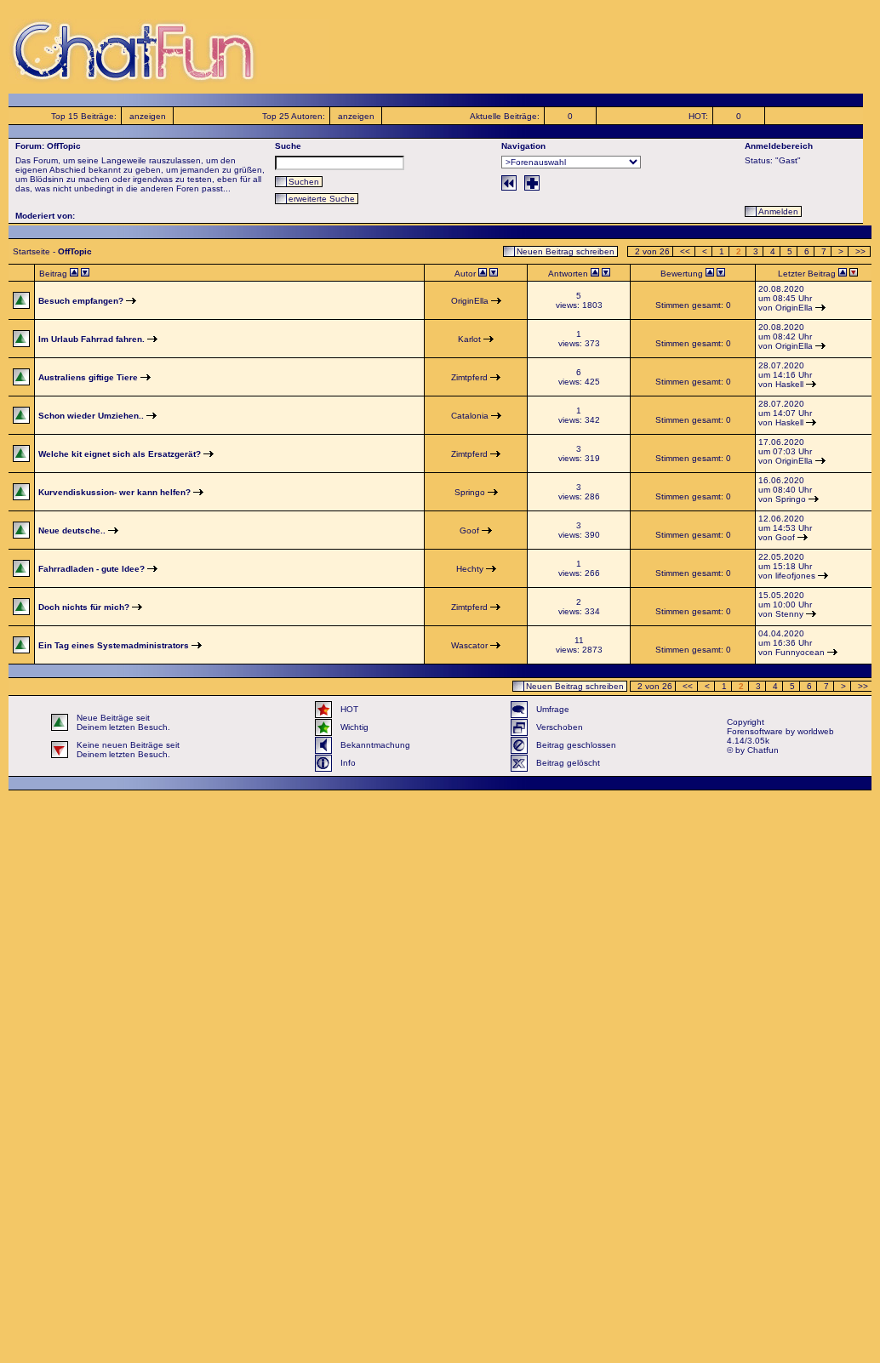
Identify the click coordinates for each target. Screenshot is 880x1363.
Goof (469, 530)
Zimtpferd (469, 377)
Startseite (31, 251)
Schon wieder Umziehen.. (91, 415)
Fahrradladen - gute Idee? (91, 568)
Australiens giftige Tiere (88, 377)
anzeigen (147, 116)
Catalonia (470, 415)
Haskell (789, 384)
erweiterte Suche (322, 198)
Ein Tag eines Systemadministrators (113, 645)
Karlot (469, 339)
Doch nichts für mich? (83, 607)
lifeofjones (795, 575)
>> (860, 251)
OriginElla (470, 300)
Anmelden (778, 211)
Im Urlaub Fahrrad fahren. (91, 339)
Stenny (789, 614)
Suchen (304, 181)
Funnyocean (800, 652)
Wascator (469, 645)
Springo (469, 492)
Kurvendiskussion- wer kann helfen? (114, 492)
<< (685, 251)
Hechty (469, 568)
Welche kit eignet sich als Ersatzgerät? (119, 454)
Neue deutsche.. (72, 530)
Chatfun (763, 750)
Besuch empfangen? (80, 300)
